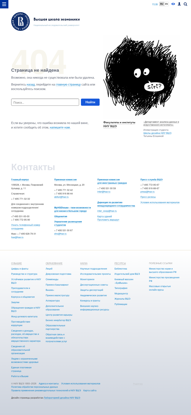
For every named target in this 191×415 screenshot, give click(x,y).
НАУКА (83, 263)
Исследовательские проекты (95, 273)
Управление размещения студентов (68, 223)
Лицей (49, 268)
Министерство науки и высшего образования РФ (162, 270)
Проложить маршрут (108, 219)
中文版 (155, 4)
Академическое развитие (93, 295)
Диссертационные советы (94, 284)
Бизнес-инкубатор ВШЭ (58, 320)
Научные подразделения (93, 268)
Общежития (60, 216)
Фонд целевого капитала (24, 316)
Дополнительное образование (55, 307)
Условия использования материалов (159, 202)
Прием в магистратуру (57, 295)
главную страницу (68, 84)
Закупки (15, 302)
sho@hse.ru (60, 233)
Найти (90, 102)
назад (31, 84)
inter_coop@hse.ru (107, 210)
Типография (121, 287)
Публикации (121, 304)
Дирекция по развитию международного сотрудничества (116, 204)
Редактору (138, 383)
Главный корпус (20, 179)
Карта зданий (104, 216)
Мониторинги (87, 279)
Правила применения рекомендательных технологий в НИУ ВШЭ (46, 390)
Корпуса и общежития (23, 296)
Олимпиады (52, 279)
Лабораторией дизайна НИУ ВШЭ (62, 397)
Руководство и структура (24, 273)
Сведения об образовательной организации (20, 350)
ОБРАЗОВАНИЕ (54, 263)
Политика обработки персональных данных (34, 386)
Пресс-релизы (148, 196)
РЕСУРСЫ (120, 263)
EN (166, 4)
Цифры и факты (19, 268)
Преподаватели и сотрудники (20, 289)
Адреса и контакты (49, 383)
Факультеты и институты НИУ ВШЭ (119, 124)
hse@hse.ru (17, 237)
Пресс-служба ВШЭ (151, 179)
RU (161, 4)
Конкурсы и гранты (90, 300)
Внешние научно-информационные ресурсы (94, 307)
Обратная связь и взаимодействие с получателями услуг (56, 338)
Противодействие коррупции (20, 323)
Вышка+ (50, 289)
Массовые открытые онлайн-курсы (160, 287)
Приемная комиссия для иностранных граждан (112, 181)
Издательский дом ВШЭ (127, 273)
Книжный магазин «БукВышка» (124, 281)
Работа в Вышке (20, 376)
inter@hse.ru (103, 191)
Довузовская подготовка (58, 273)
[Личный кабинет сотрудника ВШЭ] (179, 4)
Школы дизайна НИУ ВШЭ (157, 132)
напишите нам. (60, 127)
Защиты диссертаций (91, 289)
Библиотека (121, 268)
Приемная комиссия (65, 179)
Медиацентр (121, 293)
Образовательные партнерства (55, 327)
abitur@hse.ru (61, 196)
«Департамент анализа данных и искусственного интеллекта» (161, 123)
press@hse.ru (147, 191)
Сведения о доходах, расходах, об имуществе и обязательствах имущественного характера (25, 336)
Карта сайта (89, 390)
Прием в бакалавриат (57, 284)
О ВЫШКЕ (16, 263)
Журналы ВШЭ (122, 298)
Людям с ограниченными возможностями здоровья (24, 360)
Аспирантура (53, 300)
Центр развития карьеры (59, 314)
